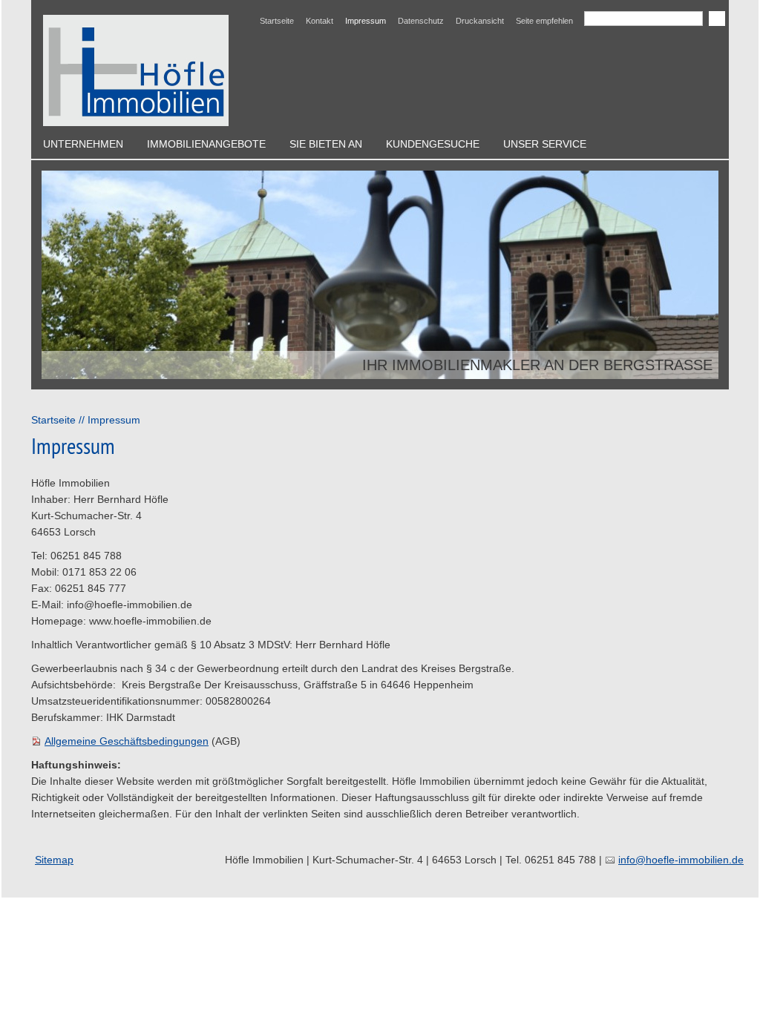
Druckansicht (480, 20)
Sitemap (54, 860)
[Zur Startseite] (136, 70)
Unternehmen (83, 144)
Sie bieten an (325, 144)
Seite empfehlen (544, 20)
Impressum (365, 20)
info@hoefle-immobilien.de (681, 860)
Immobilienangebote (206, 144)
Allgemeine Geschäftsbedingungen (127, 741)
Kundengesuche (432, 144)
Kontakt (319, 20)
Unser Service (544, 144)
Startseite (277, 20)
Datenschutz (421, 20)
